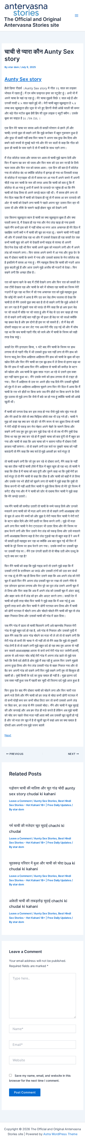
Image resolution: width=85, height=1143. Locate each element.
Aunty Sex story (23, 79)
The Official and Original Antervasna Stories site (32, 22)
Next (8, 735)
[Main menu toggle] (76, 15)
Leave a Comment (20, 800)
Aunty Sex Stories (45, 800)
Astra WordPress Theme (60, 1134)
